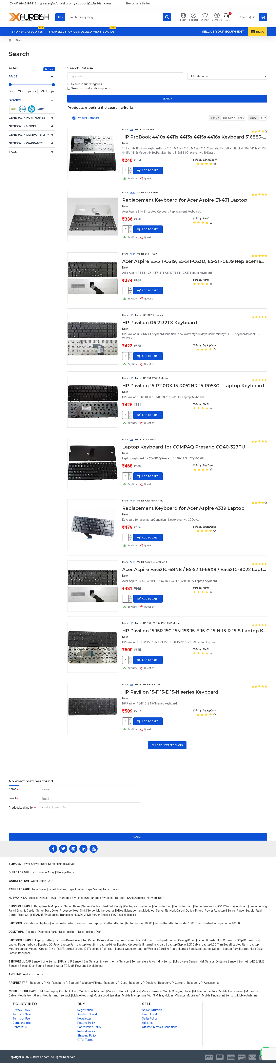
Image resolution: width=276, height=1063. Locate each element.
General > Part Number (28, 118)
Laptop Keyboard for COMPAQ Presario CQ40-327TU (183, 447)
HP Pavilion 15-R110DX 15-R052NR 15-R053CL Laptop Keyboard (193, 385)
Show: (253, 117)
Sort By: (215, 117)
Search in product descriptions (90, 88)
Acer (132, 192)
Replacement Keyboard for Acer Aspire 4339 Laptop (183, 508)
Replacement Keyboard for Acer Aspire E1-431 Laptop (184, 200)
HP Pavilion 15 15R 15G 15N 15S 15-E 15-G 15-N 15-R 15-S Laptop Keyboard (194, 631)
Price (13, 76)
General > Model (23, 126)
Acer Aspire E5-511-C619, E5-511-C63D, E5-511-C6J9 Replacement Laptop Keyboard (194, 261)
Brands (15, 100)
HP (131, 129)
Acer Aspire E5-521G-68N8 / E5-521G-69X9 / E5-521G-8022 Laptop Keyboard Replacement (194, 569)
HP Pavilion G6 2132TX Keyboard (159, 322)
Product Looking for (21, 807)
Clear (51, 69)
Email (12, 798)
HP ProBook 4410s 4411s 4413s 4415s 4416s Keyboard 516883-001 (194, 137)
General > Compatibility (29, 134)
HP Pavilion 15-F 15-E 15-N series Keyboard (170, 692)
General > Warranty (26, 143)
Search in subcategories (86, 84)
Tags (13, 151)
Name (12, 789)
